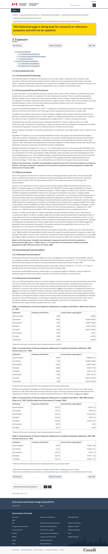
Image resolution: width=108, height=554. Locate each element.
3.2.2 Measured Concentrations (29, 66)
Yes (45, 487)
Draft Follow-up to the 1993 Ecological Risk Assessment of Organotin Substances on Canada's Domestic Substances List (46, 21)
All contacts (15, 517)
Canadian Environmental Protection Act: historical (27, 18)
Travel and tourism (17, 530)
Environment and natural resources (30, 15)
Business (14, 533)
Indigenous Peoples (73, 526)
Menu (15, 10)
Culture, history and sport (47, 530)
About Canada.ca (39, 550)
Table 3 (14, 291)
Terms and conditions (52, 550)
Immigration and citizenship (20, 526)
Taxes (13, 544)
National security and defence (48, 526)
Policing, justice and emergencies (49, 533)
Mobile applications (26, 550)
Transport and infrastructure (48, 537)
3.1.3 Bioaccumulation (25, 59)
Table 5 (86, 394)
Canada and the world (46, 540)
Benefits (14, 537)
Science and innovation (74, 523)
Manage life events (73, 537)
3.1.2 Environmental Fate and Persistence (32, 56)
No (49, 487)
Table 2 (60, 288)
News (41, 506)
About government (73, 517)
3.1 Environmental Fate (23, 52)
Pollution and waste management (50, 15)
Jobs (13, 523)
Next (92, 46)
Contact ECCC (16, 506)
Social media (15, 550)
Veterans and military (74, 530)
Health (14, 540)
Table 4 (78, 394)
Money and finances (45, 544)
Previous (19, 46)
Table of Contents (55, 46)
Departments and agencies (47, 517)
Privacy (62, 550)
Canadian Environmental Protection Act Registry (75, 15)
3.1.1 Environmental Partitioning (29, 54)
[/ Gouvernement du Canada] (25, 4)
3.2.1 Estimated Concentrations (29, 63)
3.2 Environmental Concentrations (26, 61)
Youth (69, 533)
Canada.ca (15, 15)
